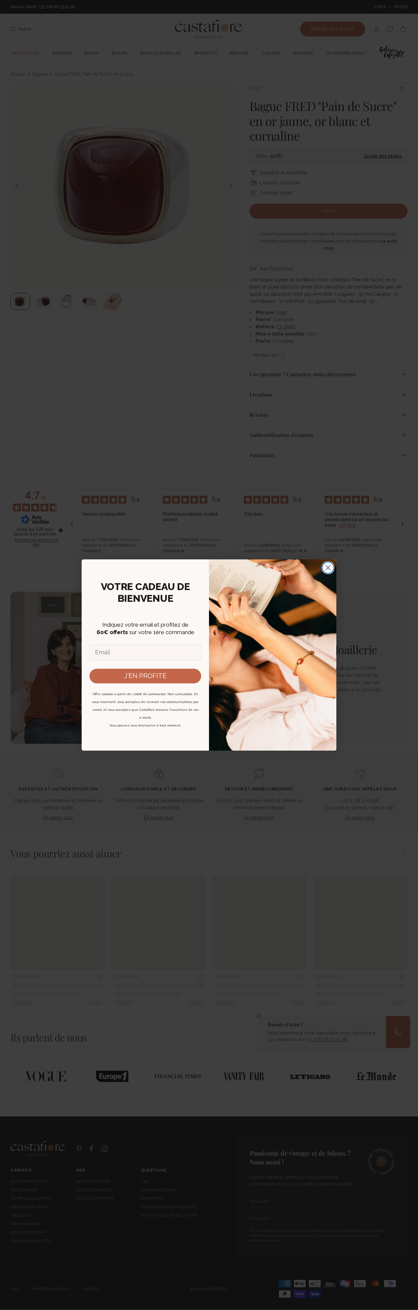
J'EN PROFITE (145, 676)
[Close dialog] (328, 567)
